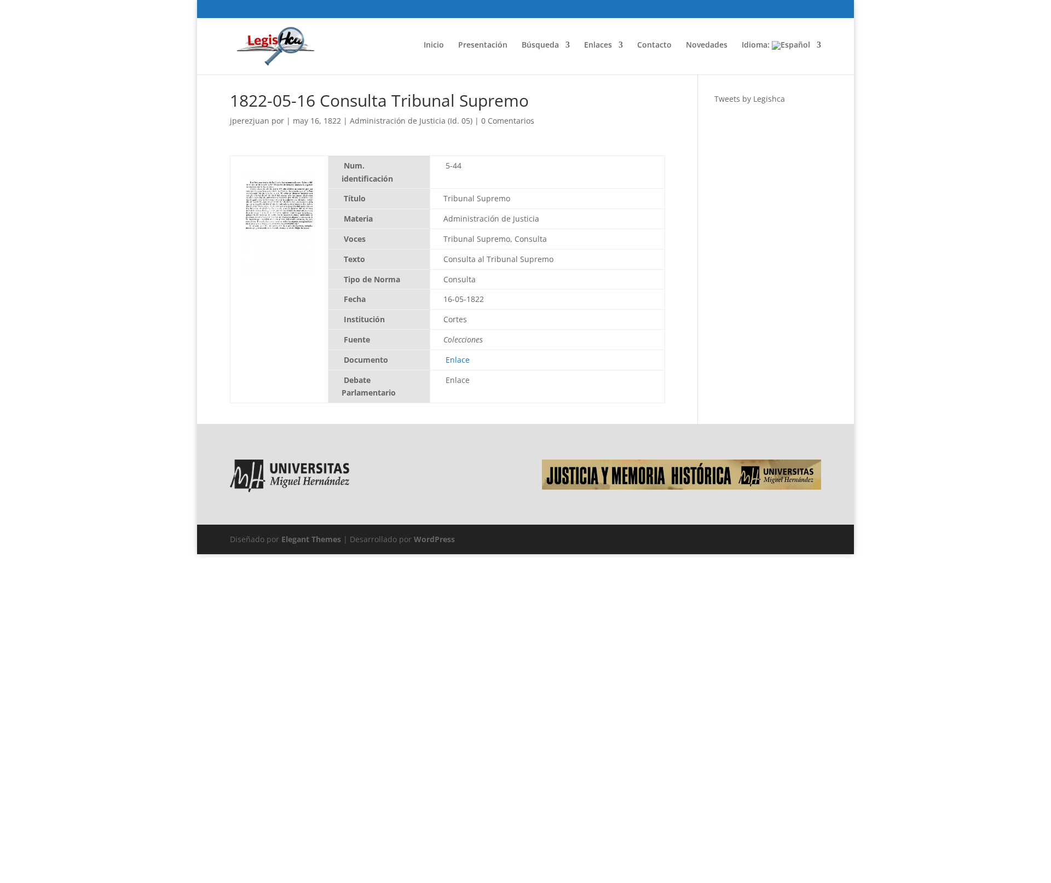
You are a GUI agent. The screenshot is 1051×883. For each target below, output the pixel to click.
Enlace (456, 360)
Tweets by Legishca (749, 99)
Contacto (654, 45)
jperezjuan (249, 120)
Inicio (434, 45)
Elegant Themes (311, 539)
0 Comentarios (507, 120)
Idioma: (757, 45)
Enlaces (598, 45)
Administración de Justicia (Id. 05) (411, 120)
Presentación (482, 45)
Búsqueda (540, 45)
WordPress (434, 539)
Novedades (706, 45)
